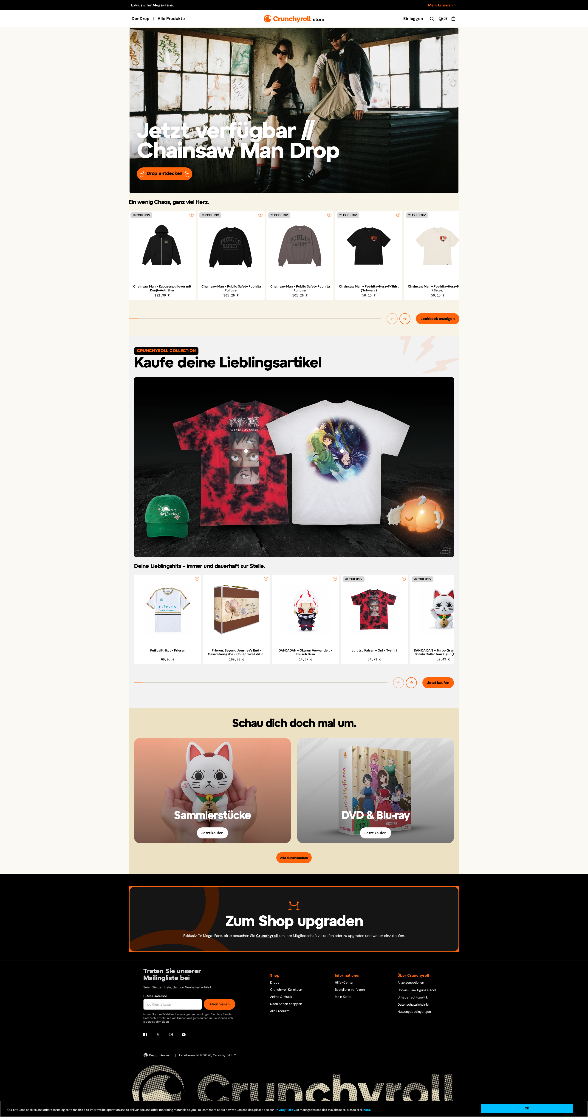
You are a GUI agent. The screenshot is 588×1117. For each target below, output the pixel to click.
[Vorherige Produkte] (392, 318)
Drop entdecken (164, 174)
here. (367, 1110)
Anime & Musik (281, 997)
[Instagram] (170, 1034)
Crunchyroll (267, 935)
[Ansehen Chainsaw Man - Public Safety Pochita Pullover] (231, 245)
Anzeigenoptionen (411, 982)
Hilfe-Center (344, 982)
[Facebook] (145, 1034)
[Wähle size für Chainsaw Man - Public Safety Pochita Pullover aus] (260, 214)
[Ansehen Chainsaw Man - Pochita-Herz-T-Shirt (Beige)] (437, 245)
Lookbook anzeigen (438, 318)
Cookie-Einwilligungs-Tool (417, 990)
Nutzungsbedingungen (414, 1012)
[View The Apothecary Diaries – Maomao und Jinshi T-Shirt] (342, 451)
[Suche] (431, 18)
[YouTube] (183, 1034)
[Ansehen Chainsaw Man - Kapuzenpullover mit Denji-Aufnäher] (162, 245)
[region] (294, 255)
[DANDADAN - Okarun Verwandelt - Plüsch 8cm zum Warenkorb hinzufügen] (335, 578)
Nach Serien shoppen (286, 1004)
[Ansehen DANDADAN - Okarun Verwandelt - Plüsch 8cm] (305, 609)
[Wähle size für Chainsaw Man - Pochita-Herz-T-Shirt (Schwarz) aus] (398, 214)
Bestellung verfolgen (350, 989)
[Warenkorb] (453, 18)
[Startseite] (294, 19)
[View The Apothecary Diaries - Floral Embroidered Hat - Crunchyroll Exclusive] (166, 509)
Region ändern (160, 1055)
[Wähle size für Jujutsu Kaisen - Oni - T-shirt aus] (403, 578)
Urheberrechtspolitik (413, 997)
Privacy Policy (285, 1110)
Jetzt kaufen (438, 682)
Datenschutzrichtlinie (413, 1004)
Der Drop (141, 18)
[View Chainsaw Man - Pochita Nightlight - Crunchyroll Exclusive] (422, 512)
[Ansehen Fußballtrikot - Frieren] (167, 609)
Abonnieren (219, 1004)
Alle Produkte (171, 18)
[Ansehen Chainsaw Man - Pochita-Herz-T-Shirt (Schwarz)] (369, 245)
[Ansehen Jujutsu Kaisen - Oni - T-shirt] (374, 609)
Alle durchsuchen (294, 858)
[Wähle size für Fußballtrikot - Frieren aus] (197, 578)
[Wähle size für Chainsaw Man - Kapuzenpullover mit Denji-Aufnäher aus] (191, 214)
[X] (158, 1034)
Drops (274, 982)
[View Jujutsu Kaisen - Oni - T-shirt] (246, 451)
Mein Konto (343, 997)
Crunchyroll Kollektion (286, 989)
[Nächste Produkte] (404, 318)
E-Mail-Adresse (155, 996)
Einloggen (413, 18)
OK (527, 1108)
